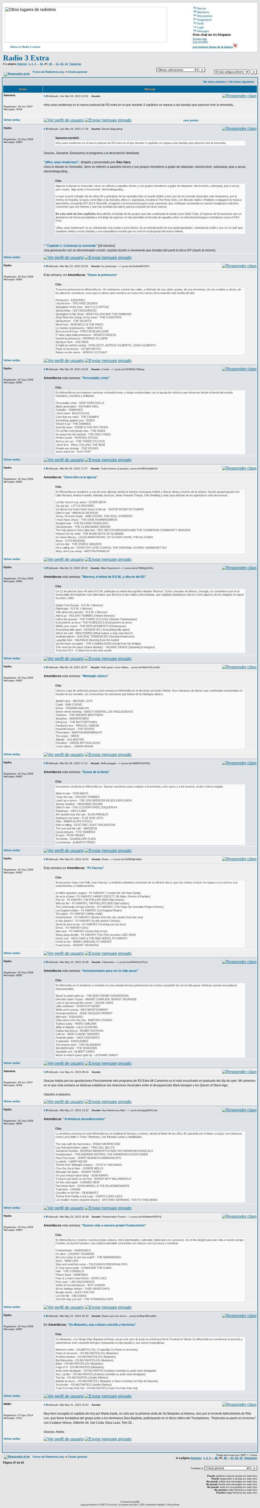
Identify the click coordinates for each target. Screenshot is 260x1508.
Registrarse (204, 19)
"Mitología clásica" (95, 676)
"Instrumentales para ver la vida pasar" (110, 971)
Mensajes (203, 31)
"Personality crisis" (96, 378)
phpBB (136, 1501)
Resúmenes (204, 16)
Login (200, 27)
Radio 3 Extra (26, 58)
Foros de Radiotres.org (48, 71)
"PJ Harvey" (95, 868)
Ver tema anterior (214, 81)
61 (57, 63)
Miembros (203, 12)
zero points (191, 120)
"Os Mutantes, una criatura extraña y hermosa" (102, 1324)
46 (41, 63)
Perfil (200, 23)
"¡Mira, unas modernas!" (61, 162)
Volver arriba (12, 119)
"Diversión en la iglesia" (80, 477)
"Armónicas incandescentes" (84, 1119)
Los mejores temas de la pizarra (213, 46)
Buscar (201, 8)
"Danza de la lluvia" (96, 772)
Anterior (22, 63)
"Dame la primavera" (102, 275)
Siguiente (75, 63)
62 (61, 63)
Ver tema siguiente (241, 81)
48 (50, 63)
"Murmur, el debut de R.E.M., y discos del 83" (114, 577)
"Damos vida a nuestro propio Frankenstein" (114, 1225)
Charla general (77, 71)
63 (66, 63)
